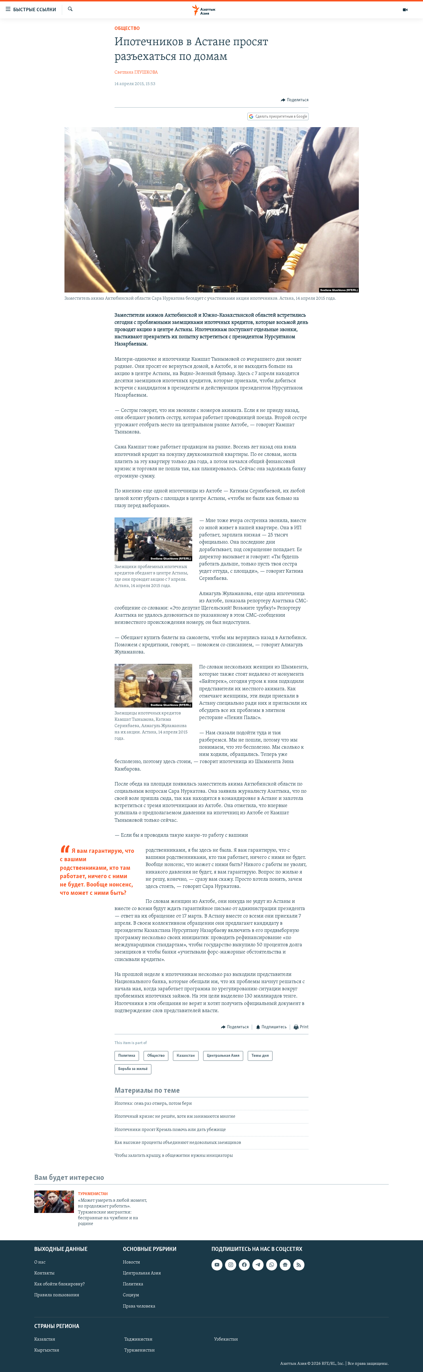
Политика (133, 1284)
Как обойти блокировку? (59, 1284)
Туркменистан (93, 1194)
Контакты (44, 1273)
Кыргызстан (46, 1350)
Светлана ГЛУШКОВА (136, 72)
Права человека (139, 1306)
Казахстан (44, 1339)
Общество (127, 28)
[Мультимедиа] (405, 10)
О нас (39, 1262)
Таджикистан (138, 1339)
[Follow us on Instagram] (230, 1264)
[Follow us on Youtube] (217, 1264)
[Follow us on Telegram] (257, 1264)
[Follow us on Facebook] (244, 1264)
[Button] (294, 100)
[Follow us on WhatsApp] (271, 1264)
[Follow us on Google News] (285, 1264)
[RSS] (298, 1264)
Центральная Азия (142, 1273)
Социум (131, 1295)
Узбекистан (226, 1339)
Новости (131, 1262)
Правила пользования (56, 1295)
